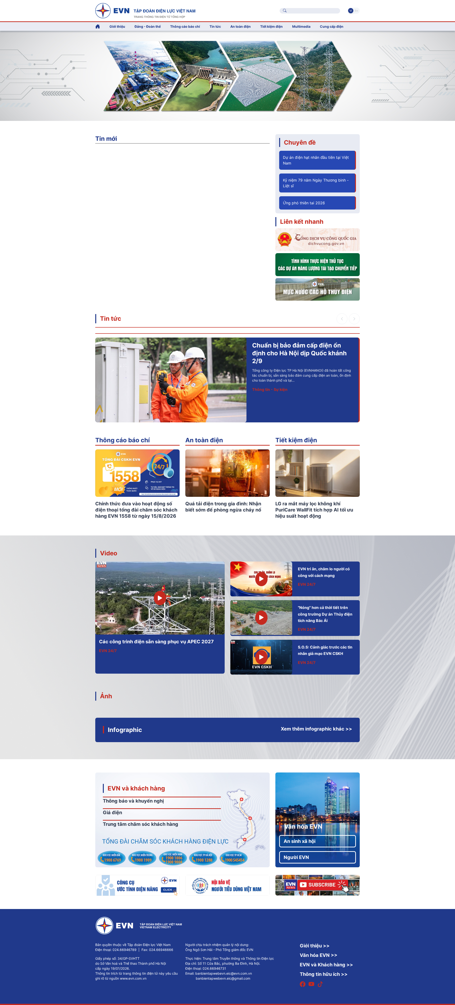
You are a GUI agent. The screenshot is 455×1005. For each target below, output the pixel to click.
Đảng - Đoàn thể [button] (148, 26)
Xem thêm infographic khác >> (316, 729)
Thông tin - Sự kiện (269, 389)
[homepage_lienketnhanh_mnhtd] (317, 289)
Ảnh (106, 696)
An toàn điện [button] (240, 26)
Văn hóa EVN (303, 826)
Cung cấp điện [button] (331, 26)
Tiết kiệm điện (296, 440)
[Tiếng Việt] (145, 10)
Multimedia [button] (301, 26)
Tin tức (110, 318)
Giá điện (112, 812)
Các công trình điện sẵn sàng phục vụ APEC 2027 (156, 641)
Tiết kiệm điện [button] (271, 26)
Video (108, 553)
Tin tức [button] (215, 26)
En (356, 10)
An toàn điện (204, 440)
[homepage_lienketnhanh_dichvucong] (317, 239)
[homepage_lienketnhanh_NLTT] (317, 264)
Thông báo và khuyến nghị (133, 801)
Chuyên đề (300, 142)
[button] (447, 76)
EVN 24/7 (108, 650)
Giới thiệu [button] (117, 26)
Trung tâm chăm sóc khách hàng (140, 824)
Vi (351, 10)
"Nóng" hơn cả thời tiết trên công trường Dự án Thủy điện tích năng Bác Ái (325, 614)
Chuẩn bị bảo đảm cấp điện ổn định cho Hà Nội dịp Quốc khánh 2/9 (299, 353)
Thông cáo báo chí (185, 26)
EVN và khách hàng (136, 788)
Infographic (125, 729)
